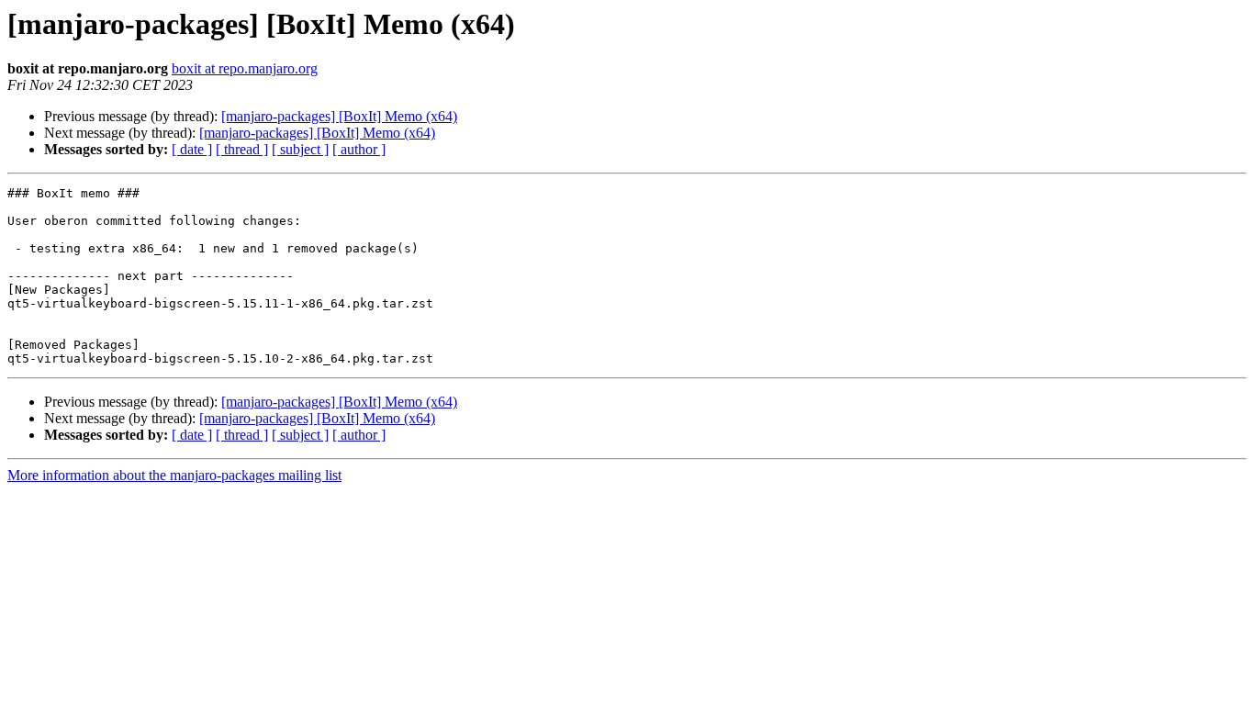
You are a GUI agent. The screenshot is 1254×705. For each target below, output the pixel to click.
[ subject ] (300, 149)
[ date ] (192, 149)
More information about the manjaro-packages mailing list (174, 475)
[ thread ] (242, 149)
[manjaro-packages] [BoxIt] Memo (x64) (339, 116)
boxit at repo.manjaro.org (245, 68)
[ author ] (359, 149)
